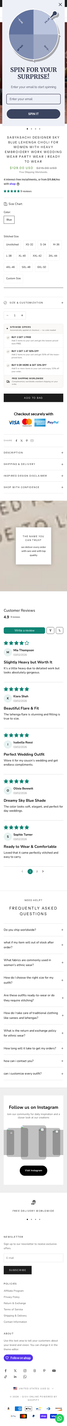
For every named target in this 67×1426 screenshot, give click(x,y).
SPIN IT (33, 114)
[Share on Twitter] (21, 440)
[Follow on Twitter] (15, 1371)
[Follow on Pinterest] (44, 1371)
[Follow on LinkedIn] (15, 1377)
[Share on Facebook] (16, 440)
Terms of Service (13, 1309)
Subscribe (17, 1270)
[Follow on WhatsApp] (25, 1377)
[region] (33, 1206)
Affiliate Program (14, 1291)
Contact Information (15, 1322)
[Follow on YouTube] (54, 1371)
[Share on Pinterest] (26, 440)
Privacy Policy (12, 1297)
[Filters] (50, 630)
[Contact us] (59, 1418)
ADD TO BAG (33, 397)
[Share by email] (32, 440)
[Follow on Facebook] (5, 1371)
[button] (12, 191)
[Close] (60, 4)
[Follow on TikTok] (5, 1377)
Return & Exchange (15, 1303)
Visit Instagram (33, 1170)
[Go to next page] (44, 871)
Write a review (24, 630)
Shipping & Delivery (15, 1315)
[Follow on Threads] (34, 1371)
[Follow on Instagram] (25, 1371)
